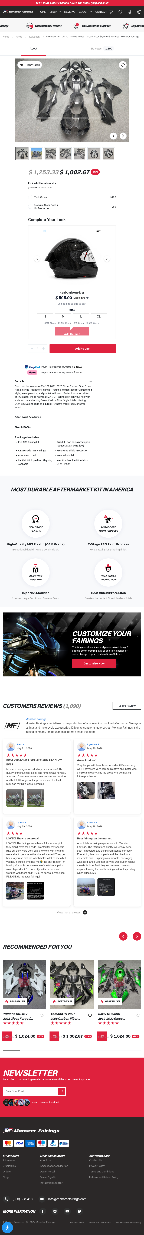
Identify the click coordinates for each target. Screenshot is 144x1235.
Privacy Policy (96, 1166)
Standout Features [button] (28, 417)
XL (99, 316)
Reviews (69, 11)
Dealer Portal (47, 1171)
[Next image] (107, 259)
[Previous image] (37, 259)
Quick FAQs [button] (23, 427)
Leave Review (127, 705)
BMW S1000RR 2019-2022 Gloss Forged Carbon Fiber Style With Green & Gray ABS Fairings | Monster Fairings (111, 1016)
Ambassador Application (54, 1166)
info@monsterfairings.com (67, 1199)
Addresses (9, 1160)
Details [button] (19, 381)
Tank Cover (40, 197)
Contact (101, 11)
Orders (7, 1171)
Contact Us (95, 1160)
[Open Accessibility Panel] (7, 1227)
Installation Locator (51, 1182)
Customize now (94, 663)
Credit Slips (9, 1166)
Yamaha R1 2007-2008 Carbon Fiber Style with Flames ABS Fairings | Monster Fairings (63, 1016)
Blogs (6, 1177)
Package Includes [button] (27, 437)
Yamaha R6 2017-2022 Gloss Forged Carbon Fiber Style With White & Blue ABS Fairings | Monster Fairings (16, 1016)
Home (42, 11)
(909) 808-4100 (99, 3)
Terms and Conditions (101, 1171)
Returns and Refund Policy (104, 1177)
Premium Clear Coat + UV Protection (46, 207)
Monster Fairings (35, 719)
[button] (72, 912)
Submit (61, 1091)
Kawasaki (34, 36)
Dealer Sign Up (48, 1177)
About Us (45, 1160)
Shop (19, 36)
